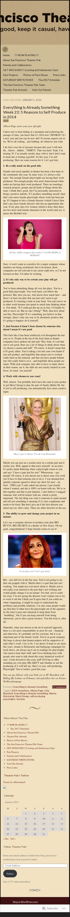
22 (26, 829)
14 (17, 823)
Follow (10, 873)
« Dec (6, 838)
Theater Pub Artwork (15, 89)
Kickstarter (8, 696)
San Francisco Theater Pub (35, 23)
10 (43, 818)
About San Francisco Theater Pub (22, 60)
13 (8, 823)
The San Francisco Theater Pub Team (24, 84)
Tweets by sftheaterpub (14, 782)
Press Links (59, 74)
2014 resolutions (20, 690)
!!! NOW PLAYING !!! (27, 55)
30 (35, 834)
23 (35, 829)
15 (26, 823)
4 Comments (59, 686)
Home (6, 55)
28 (17, 834)
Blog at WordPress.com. (25, 902)
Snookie (20, 699)
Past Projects (10, 74)
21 (17, 829)
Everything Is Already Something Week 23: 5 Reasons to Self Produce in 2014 (34, 112)
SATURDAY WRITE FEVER (18, 79)
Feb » (13, 838)
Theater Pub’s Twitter (16, 775)
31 (43, 834)
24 (43, 829)
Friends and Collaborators (17, 65)
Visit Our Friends (41, 89)
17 (43, 823)
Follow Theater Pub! (15, 846)
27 (8, 834)
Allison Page (36, 690)
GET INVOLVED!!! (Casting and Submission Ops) (30, 69)
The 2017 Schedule (49, 79)
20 (8, 829)
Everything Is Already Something (30, 686)
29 (26, 834)
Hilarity (52, 693)
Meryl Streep (22, 696)
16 (35, 823)
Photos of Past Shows (35, 74)
